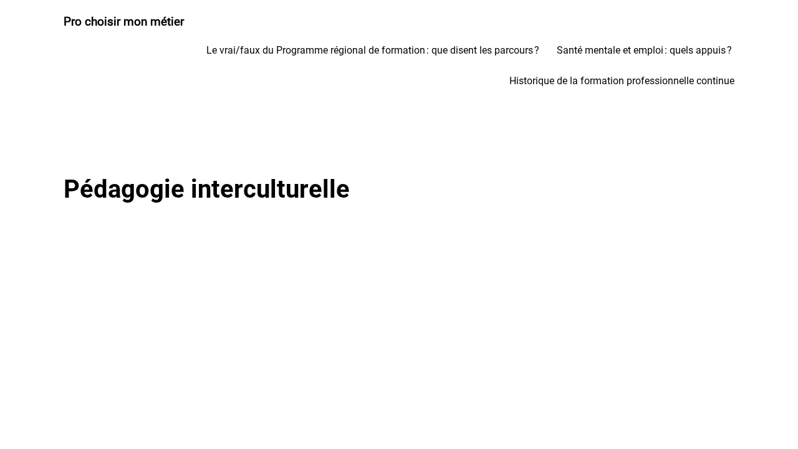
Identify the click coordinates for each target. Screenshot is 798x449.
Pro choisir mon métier (124, 21)
